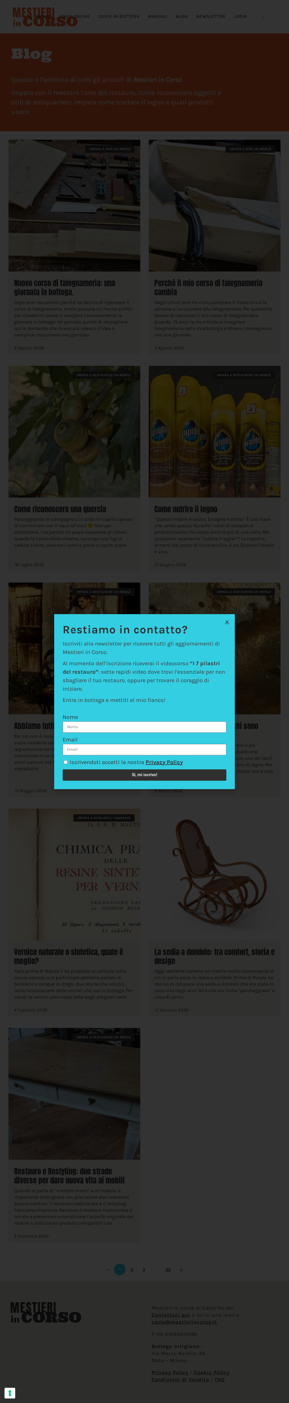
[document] (144, 701)
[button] (227, 622)
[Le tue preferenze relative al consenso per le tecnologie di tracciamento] (10, 1393)
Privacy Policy (164, 762)
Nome (70, 717)
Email (70, 739)
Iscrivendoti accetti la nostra (126, 762)
